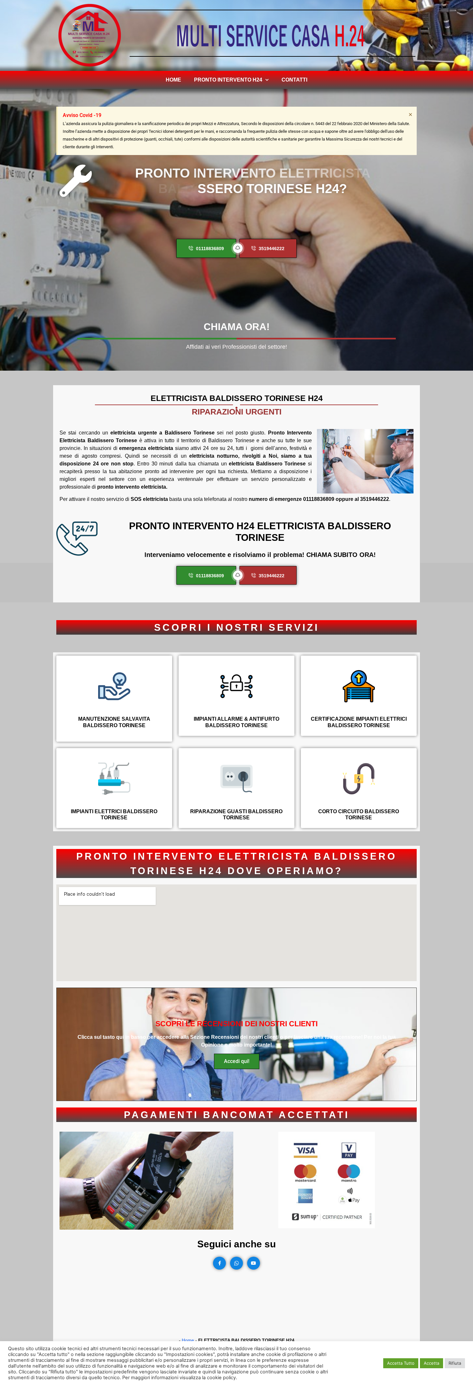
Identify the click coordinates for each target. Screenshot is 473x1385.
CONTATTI (294, 80)
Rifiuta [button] (455, 1363)
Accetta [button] (431, 1363)
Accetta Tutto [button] (400, 1363)
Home (173, 80)
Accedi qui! (236, 1061)
